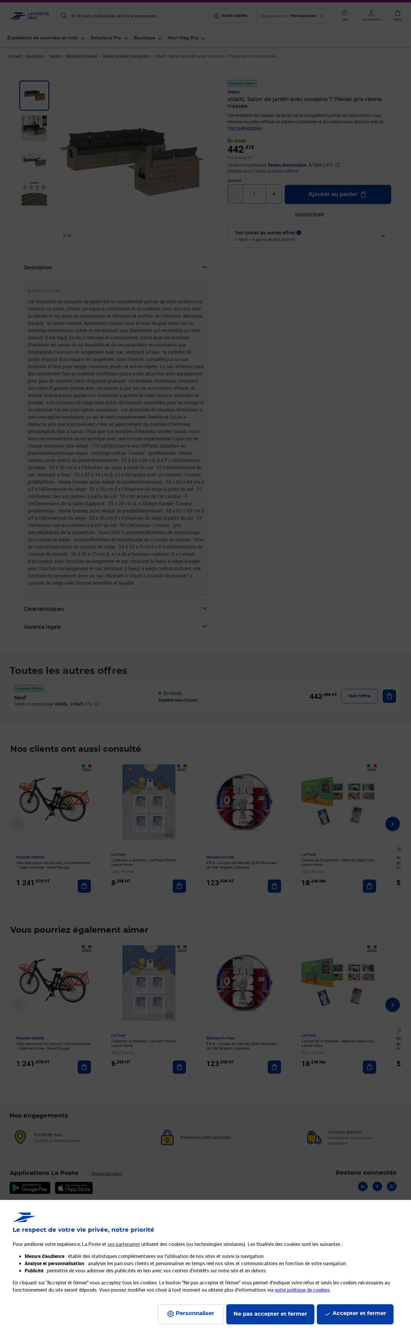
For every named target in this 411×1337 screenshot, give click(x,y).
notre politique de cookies (302, 1290)
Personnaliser (195, 1313)
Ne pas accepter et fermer (270, 1314)
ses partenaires (123, 1244)
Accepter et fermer (359, 1313)
